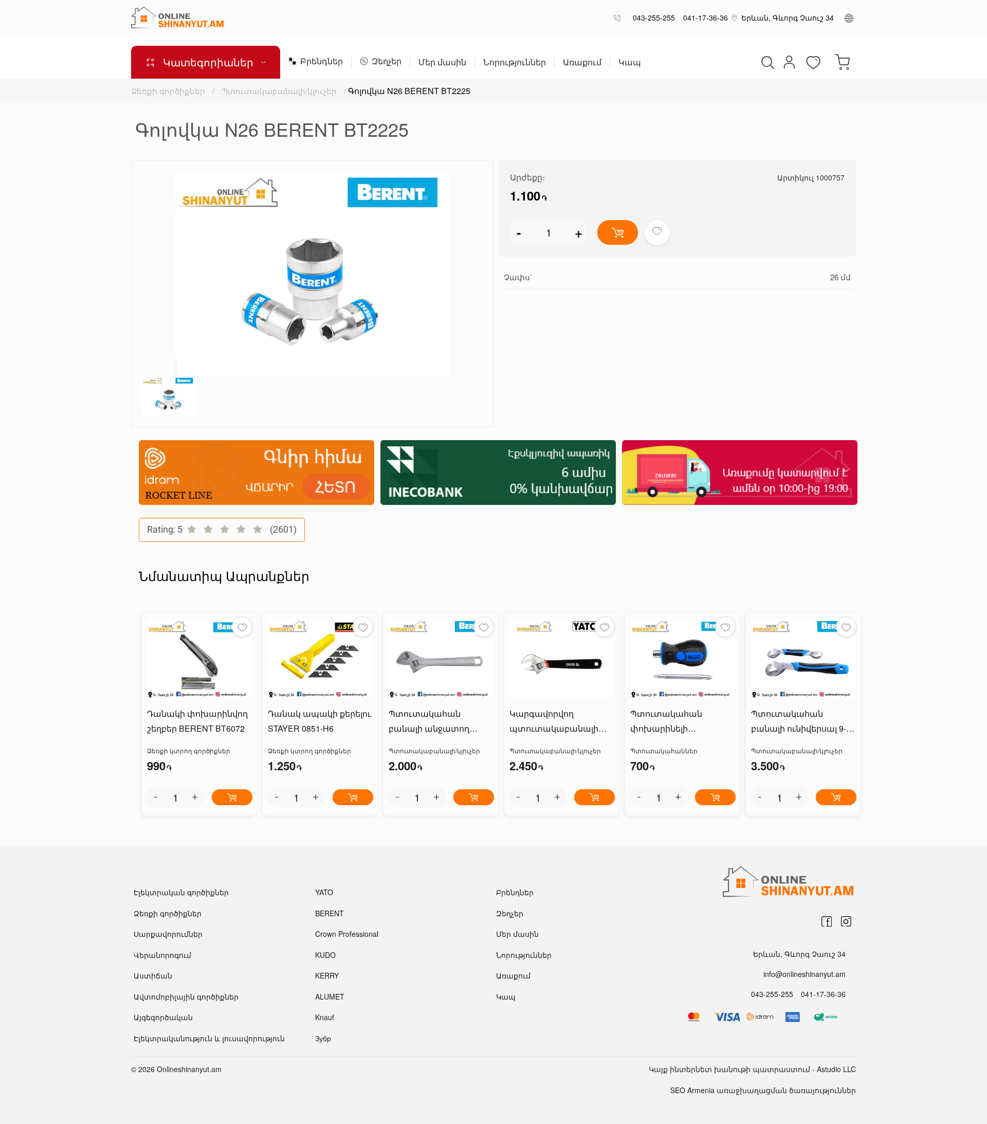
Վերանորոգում (162, 955)
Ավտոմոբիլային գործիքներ (186, 996)
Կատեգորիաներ (208, 62)
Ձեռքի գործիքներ (168, 90)
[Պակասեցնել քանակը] (155, 797)
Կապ (629, 63)
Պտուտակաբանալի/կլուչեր (279, 90)
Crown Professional (346, 934)
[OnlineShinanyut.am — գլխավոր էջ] (177, 17)
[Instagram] (846, 921)
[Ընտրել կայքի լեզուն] (849, 17)
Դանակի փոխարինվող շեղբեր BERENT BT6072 (197, 721)
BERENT (329, 913)
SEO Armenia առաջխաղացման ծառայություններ (763, 1090)
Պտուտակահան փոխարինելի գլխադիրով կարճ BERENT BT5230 (668, 722)
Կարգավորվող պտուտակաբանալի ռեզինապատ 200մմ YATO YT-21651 (553, 722)
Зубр (323, 1038)
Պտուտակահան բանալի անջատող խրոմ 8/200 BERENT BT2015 (430, 722)
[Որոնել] (766, 62)
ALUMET (329, 996)
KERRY (327, 975)
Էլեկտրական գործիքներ (181, 892)
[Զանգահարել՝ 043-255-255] (619, 17)
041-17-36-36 (703, 17)
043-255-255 (652, 17)
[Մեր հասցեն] (734, 17)
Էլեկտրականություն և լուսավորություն (209, 1038)
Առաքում (582, 63)
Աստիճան (153, 975)
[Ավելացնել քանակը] (195, 797)
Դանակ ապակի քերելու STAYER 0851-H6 (319, 721)
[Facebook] (826, 921)
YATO (324, 892)
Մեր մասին (442, 63)
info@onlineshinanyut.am (804, 974)
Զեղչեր (386, 62)
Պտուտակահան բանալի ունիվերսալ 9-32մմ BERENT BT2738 (798, 722)
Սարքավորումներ (168, 934)
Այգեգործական (163, 1017)
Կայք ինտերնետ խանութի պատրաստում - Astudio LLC (752, 1069)
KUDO (325, 955)
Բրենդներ (321, 62)
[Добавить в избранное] (657, 232)
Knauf (324, 1017)
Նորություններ (514, 63)
